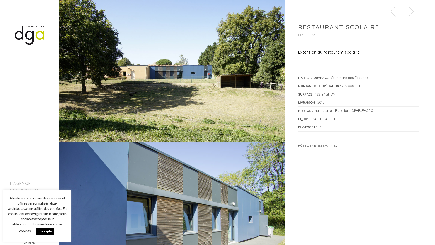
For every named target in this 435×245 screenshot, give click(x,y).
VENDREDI (29, 243)
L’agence (20, 183)
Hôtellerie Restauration (319, 145)
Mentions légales (17, 236)
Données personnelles (39, 236)
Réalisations (25, 190)
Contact (20, 203)
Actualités (23, 196)
